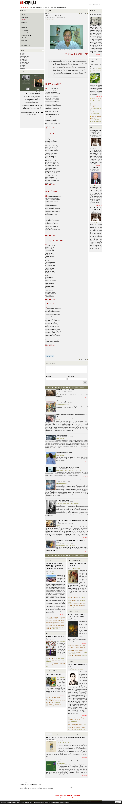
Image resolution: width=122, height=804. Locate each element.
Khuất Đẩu (22, 68)
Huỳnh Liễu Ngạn (61, 658)
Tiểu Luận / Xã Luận (73, 611)
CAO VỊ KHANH (60, 470)
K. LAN (22, 54)
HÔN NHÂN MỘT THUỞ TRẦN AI (64, 452)
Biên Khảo (48, 560)
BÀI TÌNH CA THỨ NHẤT (62, 500)
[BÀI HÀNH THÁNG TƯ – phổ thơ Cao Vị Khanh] (51, 469)
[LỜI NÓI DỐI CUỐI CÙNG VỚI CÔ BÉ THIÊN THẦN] (73, 576)
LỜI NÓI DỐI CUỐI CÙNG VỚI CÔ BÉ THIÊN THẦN (77, 564)
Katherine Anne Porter (24, 56)
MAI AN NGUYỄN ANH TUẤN (75, 568)
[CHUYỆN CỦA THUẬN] (51, 437)
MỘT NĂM (51, 658)
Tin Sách (49, 734)
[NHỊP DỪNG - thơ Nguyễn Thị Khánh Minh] (51, 393)
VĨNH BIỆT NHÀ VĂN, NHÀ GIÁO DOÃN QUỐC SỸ (95, 132)
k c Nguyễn (22, 53)
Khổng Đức (22, 66)
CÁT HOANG (73, 600)
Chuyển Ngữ (75, 734)
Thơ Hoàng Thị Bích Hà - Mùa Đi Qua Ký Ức (55, 637)
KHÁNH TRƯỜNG (24, 62)
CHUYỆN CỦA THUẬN (61, 435)
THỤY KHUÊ (51, 623)
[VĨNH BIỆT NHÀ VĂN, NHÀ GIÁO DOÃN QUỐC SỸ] (96, 142)
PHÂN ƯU (95, 167)
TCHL (95, 147)
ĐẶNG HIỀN (59, 503)
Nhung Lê (58, 419)
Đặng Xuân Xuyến (60, 438)
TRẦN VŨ (76, 729)
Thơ (47, 633)
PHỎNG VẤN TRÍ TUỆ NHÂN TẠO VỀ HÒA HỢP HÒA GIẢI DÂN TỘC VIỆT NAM (77, 720)
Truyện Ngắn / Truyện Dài (74, 560)
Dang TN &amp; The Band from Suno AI (73, 470)
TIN (91, 127)
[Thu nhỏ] (46, 13)
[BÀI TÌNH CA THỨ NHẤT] (51, 507)
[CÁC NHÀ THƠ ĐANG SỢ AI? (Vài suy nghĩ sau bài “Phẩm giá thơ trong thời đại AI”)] (51, 523)
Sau (85, 13)
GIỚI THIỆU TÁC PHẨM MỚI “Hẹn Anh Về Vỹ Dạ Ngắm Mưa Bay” (62, 760)
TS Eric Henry (68, 742)
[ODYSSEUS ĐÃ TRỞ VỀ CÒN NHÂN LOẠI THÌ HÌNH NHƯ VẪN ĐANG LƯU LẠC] (73, 629)
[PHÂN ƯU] (96, 178)
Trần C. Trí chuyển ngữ (70, 545)
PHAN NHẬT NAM (81, 729)
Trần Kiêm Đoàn (62, 677)
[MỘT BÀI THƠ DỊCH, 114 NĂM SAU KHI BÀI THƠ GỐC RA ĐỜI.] (51, 544)
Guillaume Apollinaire (60, 545)
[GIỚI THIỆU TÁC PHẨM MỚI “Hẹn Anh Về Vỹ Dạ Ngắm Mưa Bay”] (51, 766)
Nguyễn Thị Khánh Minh (61, 393)
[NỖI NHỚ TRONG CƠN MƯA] (95, 78)
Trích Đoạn (55, 734)
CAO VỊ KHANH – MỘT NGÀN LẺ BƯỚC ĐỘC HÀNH (69, 480)
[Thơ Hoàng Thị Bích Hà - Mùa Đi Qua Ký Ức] (51, 648)
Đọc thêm (85, 397)
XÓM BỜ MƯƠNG (74, 597)
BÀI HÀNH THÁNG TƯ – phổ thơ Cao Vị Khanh (67, 467)
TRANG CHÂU (80, 669)
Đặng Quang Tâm (49, 19)
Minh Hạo (58, 525)
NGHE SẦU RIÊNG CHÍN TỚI (53, 674)
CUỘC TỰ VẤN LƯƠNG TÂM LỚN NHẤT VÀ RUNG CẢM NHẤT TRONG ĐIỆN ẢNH (77, 647)
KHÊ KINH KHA (24, 63)
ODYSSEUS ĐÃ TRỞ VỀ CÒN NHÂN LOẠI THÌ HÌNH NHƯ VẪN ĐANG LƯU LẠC (76, 616)
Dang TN (69, 404)
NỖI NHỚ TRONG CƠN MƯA (95, 65)
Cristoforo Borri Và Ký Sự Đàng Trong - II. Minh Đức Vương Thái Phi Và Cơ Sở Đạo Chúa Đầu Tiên (55, 627)
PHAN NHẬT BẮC (52, 699)
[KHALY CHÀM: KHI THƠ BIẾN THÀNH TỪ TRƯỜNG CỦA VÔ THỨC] (51, 418)
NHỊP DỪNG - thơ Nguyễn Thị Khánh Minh (66, 389)
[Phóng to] (48, 13)
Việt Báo (95, 222)
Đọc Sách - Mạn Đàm (65, 734)
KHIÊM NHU (23, 65)
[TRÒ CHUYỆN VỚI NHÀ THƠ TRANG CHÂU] (73, 678)
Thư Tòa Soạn (93, 11)
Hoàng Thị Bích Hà (60, 455)
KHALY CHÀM (23, 59)
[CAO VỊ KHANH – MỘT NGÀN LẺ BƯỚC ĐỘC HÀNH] (51, 485)
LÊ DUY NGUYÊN (97, 68)
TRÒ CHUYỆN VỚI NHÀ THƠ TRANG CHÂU (77, 665)
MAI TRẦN (74, 726)
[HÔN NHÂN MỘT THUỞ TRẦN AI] (51, 458)
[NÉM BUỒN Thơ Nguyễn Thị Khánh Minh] (51, 406)
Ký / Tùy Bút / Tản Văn (52, 671)
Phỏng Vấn (70, 661)
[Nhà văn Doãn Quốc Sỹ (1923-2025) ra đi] (96, 217)
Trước (82, 13)
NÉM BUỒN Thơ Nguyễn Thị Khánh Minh (66, 401)
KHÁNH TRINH (23, 60)
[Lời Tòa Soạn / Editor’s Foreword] (96, 21)
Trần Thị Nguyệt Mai (73, 669)
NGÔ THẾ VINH (51, 573)
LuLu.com (40, 105)
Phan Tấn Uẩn (51, 705)
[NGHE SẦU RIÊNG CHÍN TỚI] (51, 682)
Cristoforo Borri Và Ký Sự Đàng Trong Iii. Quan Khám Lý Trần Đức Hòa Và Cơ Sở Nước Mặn (55, 622)
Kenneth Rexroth (23, 57)
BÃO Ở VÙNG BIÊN (53, 660)
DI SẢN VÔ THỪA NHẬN (75, 655)
